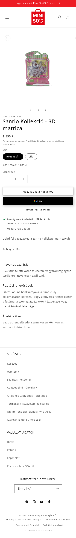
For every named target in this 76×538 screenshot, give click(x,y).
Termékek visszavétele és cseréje (28, 403)
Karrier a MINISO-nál (20, 466)
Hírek (10, 442)
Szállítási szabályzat (53, 525)
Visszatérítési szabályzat (29, 519)
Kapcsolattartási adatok (40, 530)
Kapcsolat (13, 458)
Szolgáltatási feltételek (28, 525)
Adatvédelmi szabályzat (58, 519)
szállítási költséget (37, 141)
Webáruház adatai (18, 228)
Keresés (12, 363)
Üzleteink (13, 371)
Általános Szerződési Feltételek (27, 395)
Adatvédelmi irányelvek (22, 387)
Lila (31, 156)
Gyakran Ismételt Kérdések (24, 419)
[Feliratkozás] (58, 488)
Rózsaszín (13, 156)
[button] (7, 17)
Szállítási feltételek (19, 379)
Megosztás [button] (13, 249)
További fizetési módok (38, 209)
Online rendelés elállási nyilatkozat (29, 411)
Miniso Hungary (36, 515)
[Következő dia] (46, 110)
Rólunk (11, 450)
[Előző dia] (30, 110)
